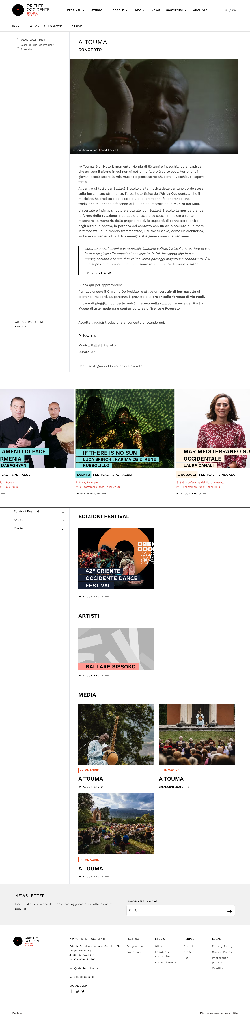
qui (91, 285)
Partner (17, 1013)
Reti (187, 957)
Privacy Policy (222, 946)
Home (15, 26)
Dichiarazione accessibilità (219, 1013)
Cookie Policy (222, 952)
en (234, 10)
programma (55, 26)
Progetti (189, 952)
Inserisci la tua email (141, 901)
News (156, 10)
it (226, 10)
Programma (134, 946)
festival (33, 26)
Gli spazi (161, 946)
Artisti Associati (167, 962)
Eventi (188, 946)
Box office (134, 952)
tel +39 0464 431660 (82, 959)
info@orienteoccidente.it (85, 968)
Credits (217, 968)
